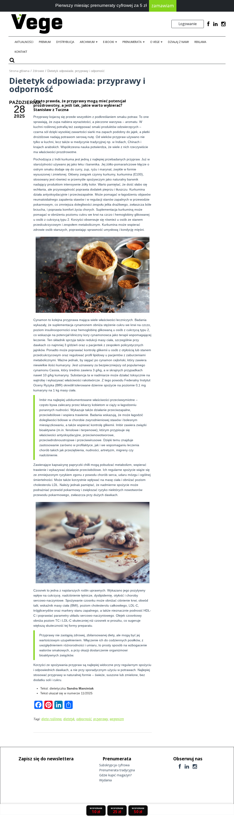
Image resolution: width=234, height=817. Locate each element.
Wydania (105, 780)
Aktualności (24, 42)
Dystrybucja (65, 42)
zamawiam (163, 6)
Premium (45, 42)
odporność (83, 719)
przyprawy (100, 719)
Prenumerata (132, 42)
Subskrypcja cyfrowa (114, 765)
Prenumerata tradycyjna (117, 770)
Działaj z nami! (178, 42)
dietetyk (68, 719)
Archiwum (87, 42)
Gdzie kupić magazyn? (115, 775)
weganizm (117, 719)
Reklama (200, 42)
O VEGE (155, 42)
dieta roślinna (51, 719)
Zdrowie (38, 71)
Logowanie (187, 23)
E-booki (109, 42)
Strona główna (19, 71)
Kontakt (21, 52)
